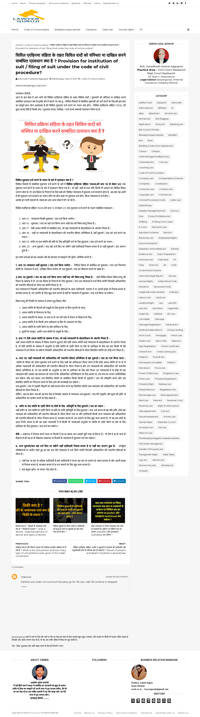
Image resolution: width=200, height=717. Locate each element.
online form (145, 351)
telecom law (145, 433)
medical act (172, 324)
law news (157, 308)
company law (146, 178)
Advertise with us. (165, 713)
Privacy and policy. (37, 3)
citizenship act (146, 162)
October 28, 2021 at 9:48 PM (117, 577)
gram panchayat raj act (151, 276)
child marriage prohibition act (154, 156)
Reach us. (183, 713)
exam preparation (167, 254)
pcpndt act (158, 357)
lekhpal (158, 313)
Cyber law (107, 29)
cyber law (175, 200)
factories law (146, 259)
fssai (141, 265)
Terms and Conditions (58, 3)
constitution (161, 183)
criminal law (165, 194)
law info (172, 303)
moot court (145, 335)
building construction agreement (156, 145)
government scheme (150, 270)
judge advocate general (151, 292)
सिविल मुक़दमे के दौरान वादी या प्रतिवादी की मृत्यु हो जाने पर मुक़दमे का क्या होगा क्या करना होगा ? (68, 529)
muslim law (144, 341)
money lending (175, 330)
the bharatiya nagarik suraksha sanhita (159, 438)
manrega (159, 319)
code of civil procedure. (93, 78)
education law (159, 227)
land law (160, 297)
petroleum (144, 368)
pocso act (160, 368)
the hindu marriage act (151, 443)
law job (143, 308)
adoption (161, 102)
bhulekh (172, 135)
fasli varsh (163, 259)
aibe (141, 113)
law (161, 303)
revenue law (146, 406)
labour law (145, 297)
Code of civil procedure (36, 29)
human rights (146, 281)
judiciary (173, 292)
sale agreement (147, 411)
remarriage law (147, 395)
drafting (143, 221)
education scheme (148, 232)
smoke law (169, 416)
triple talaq (168, 454)
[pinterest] (173, 3)
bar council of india (149, 129)
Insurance (91, 29)
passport (143, 357)
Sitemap (87, 3)
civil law (163, 162)
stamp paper (145, 422)
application (144, 124)
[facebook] (185, 3)
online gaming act (166, 351)
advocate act (146, 108)
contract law (166, 189)
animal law (144, 118)
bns (141, 140)
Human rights (126, 29)
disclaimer (75, 3)
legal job (144, 313)
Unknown (26, 577)
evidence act (145, 254)
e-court (143, 227)
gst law (172, 276)
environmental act (148, 243)
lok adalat (144, 319)
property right (146, 384)
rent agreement (169, 395)
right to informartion (168, 406)
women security (147, 465)
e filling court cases (162, 221)
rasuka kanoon (147, 389)
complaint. (144, 183)
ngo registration (147, 346)
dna (141, 216)
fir (175, 259)
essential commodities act (152, 249)
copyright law (146, 194)
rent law (143, 400)
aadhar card (145, 102)
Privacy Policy (105, 713)
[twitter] (169, 3)
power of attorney (148, 373)
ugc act (143, 460)
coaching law (146, 167)
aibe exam (154, 113)
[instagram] (181, 3)
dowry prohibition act (159, 216)
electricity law (146, 238)
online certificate (170, 346)
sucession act (146, 427)
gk (164, 265)
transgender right (148, 454)
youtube (143, 470)
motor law (176, 335)
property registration (166, 378)
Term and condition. (127, 713)
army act (160, 124)
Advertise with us (110, 3)
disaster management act (152, 210)
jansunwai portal (162, 286)
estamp (175, 249)
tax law (162, 427)
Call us (97, 3)
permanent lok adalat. (150, 362)
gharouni (153, 265)
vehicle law (158, 460)
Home (14, 3)
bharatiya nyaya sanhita (67, 29)
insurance (144, 286)
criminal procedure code (152, 200)
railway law (165, 384)
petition (171, 362)
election (168, 232)
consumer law (146, 189)
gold (173, 265)
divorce (175, 210)
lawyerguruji (34, 713)
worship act (167, 465)
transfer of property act (151, 449)
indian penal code (167, 281)
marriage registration (150, 324)
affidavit (162, 108)
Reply (24, 586)
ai (172, 108)
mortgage (161, 335)
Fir (141, 29)
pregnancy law (171, 373)
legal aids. (173, 308)
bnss (150, 140)
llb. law (171, 313)
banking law (176, 124)
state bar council (166, 422)
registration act (168, 389)
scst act (165, 411)
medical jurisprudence (150, 330)
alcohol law (171, 113)
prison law (144, 378)
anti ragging (161, 118)
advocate (177, 102)
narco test (161, 341)
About (23, 3)
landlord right (146, 303)
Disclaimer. (146, 713)
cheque (155, 151)
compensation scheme (171, 178)
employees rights (168, 238)
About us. (89, 713)
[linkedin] (177, 3)
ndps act (176, 341)
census (142, 151)
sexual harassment (148, 416)
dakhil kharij (145, 205)
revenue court (175, 400)
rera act (157, 400)
